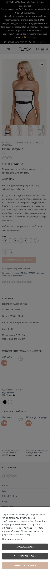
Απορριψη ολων (25, 556)
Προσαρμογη (25, 546)
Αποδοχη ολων (25, 565)
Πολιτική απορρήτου (12, 539)
